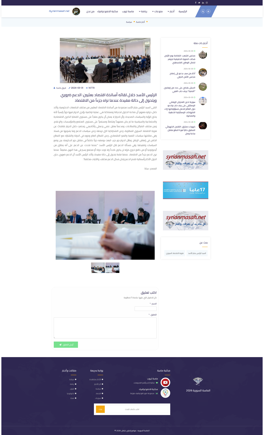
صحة (72, 398)
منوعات (158, 11)
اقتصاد (98, 393)
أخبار (171, 11)
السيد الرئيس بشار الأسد (197, 253)
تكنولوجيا (70, 393)
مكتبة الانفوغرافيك (107, 11)
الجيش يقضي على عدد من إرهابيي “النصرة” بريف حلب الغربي (179, 89)
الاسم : (153, 303)
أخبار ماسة (140, 22)
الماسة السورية (143, 430)
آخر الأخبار (97, 384)
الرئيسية (183, 11)
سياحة (71, 379)
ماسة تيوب (128, 11)
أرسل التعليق (67, 345)
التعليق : (153, 314)
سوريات (98, 398)
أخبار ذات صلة (201, 43)
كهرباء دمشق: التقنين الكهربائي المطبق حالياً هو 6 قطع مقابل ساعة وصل (180, 130)
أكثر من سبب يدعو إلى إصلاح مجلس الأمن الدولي (182, 75)
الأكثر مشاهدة (95, 379)
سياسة (129, 22)
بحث (100, 409)
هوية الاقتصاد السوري (175, 253)
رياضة (144, 11)
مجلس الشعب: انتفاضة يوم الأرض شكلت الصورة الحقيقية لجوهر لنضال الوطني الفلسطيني (179, 59)
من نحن (90, 11)
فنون (72, 389)
